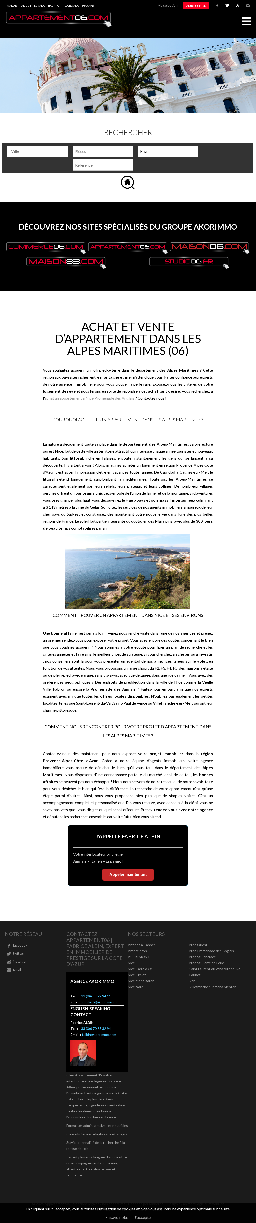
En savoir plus (117, 1217)
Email (248, 5)
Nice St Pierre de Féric (207, 963)
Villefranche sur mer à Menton (213, 987)
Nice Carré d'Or (140, 969)
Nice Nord (136, 987)
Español (39, 5)
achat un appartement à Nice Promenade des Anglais (89, 398)
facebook (217, 5)
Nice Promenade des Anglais (212, 951)
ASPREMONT (139, 957)
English (25, 5)
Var (192, 981)
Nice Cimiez (137, 975)
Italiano (53, 5)
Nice (131, 963)
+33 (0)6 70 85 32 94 (95, 1028)
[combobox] (38, 151)
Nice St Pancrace (203, 957)
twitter (228, 5)
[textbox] (38, 151)
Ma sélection (168, 5)
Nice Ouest (199, 945)
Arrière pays (137, 951)
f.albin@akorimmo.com (99, 1034)
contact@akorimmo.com (101, 1002)
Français (11, 5)
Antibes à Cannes (142, 945)
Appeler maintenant (128, 874)
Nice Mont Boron (141, 981)
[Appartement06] (58, 26)
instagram (238, 5)
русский (88, 5)
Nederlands (70, 5)
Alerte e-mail (196, 5)
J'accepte (142, 1217)
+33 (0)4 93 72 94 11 (95, 996)
